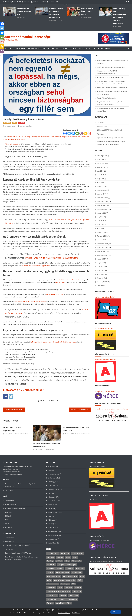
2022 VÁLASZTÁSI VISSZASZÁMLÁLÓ (109, 130)
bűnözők (60, 557)
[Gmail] (89, 133)
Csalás (68, 557)
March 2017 (101, 278)
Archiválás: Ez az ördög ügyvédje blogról (87, 11)
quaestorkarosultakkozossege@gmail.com (17, 466)
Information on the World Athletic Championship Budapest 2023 (56, 12)
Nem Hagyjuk (65, 584)
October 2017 (101, 251)
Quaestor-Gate (102, 126)
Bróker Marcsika (53, 478)
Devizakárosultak (54, 489)
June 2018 (100, 221)
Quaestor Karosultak (25, 126)
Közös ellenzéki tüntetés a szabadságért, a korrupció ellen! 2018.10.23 (23, 485)
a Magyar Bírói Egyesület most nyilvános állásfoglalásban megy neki (53, 342)
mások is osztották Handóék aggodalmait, (36, 265)
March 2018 (101, 232)
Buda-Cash (51, 486)
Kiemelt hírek (52, 501)
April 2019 (100, 182)
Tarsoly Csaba (53, 535)
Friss (11, 48)
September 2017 (102, 255)
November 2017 (102, 247)
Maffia (49, 580)
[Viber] (81, 133)
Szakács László (52, 595)
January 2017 (101, 286)
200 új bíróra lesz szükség (54, 294)
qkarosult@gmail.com (10, 469)
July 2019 (100, 171)
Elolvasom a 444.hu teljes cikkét (23, 390)
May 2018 (100, 224)
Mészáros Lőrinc (52, 584)
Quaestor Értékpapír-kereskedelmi (58, 591)
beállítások (76, 613)
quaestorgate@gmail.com (31, 2)
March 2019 (101, 186)
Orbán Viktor (51, 588)
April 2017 (100, 274)
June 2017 (100, 266)
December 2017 (102, 243)
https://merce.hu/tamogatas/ (105, 391)
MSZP (80, 580)
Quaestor (21, 122)
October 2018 (101, 205)
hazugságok (71, 565)
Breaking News (53, 474)
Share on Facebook (5, 396)
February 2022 (102, 156)
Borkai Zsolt (65, 553)
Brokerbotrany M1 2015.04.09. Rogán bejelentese (76, 428)
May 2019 (100, 178)
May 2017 (100, 270)
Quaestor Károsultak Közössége (27, 37)
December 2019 (102, 163)
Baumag (51, 470)
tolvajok (62, 599)
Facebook (43, 2)
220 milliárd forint (52, 553)
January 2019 (101, 194)
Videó (7, 524)
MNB (49, 516)
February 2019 (102, 190)
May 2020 (100, 159)
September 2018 (102, 209)
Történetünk (101, 122)
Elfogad (115, 612)
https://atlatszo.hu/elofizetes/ (105, 360)
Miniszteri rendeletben (12, 144)
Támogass (100, 134)
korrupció (50, 572)
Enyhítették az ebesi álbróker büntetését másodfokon (110, 110)
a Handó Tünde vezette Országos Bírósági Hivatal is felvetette (51, 258)
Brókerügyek (52, 482)
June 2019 (100, 175)
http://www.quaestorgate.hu (12, 474)
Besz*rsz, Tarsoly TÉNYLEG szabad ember (81, 409)
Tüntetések (90, 48)
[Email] (77, 133)
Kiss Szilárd (80, 568)
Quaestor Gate (49, 449)
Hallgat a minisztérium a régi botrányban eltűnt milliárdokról (112, 62)
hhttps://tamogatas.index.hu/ (105, 297)
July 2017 (100, 263)
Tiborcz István (52, 599)
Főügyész (61, 565)
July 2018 (100, 217)
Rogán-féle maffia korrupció (106, 98)
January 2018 (101, 240)
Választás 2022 (53, 2)
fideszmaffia (51, 565)
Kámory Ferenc (76, 572)
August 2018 (101, 213)
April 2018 (100, 228)
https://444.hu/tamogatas (104, 328)
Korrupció (45, 48)
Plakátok (8, 516)
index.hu (60, 568)
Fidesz (67, 561)
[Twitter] (69, 133)
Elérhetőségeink (104, 48)
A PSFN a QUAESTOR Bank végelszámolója (12, 428)
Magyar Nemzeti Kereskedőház (64, 580)
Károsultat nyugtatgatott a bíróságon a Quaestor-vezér (46, 444)
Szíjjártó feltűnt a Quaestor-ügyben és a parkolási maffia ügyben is (110, 103)
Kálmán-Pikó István (62, 572)
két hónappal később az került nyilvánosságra (30, 301)
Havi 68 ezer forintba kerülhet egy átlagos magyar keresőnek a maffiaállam (111, 143)
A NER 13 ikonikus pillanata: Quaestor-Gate (24, 11)
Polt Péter (68, 588)
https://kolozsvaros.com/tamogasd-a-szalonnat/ (111, 409)
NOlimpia (51, 520)
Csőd (75, 557)
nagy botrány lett (61, 282)
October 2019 (101, 167)
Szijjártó (63, 595)
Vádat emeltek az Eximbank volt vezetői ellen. (112, 88)
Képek (7, 520)
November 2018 (102, 201)
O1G (73, 584)
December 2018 (102, 198)
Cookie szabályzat (64, 613)
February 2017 (102, 282)
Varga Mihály (60, 603)
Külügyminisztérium (53, 576)
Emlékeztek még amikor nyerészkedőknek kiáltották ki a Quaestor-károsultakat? (119, 15)
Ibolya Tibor (51, 568)
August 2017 (101, 259)
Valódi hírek (20, 48)
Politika (55, 48)
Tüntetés (50, 603)
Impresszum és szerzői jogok (15, 508)
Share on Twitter (11, 396)
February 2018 (102, 236)
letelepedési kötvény (70, 576)
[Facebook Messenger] (73, 133)
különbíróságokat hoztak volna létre (70, 280)
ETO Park (59, 561)
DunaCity (50, 561)
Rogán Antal (77, 591)
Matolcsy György (53, 512)
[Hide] (1, 55)
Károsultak (32, 48)
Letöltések (76, 48)
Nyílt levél (8, 512)
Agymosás (65, 48)
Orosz (60, 588)
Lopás (14, 122)
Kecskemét (69, 568)
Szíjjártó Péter (53, 531)
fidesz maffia (76, 561)
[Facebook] (65, 133)
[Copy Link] (85, 133)
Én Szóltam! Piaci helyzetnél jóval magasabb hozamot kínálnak (112, 93)
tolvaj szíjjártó (72, 599)
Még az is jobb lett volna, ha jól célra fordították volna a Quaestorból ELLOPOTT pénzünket (15, 409)
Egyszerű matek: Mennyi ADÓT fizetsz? (110, 138)
